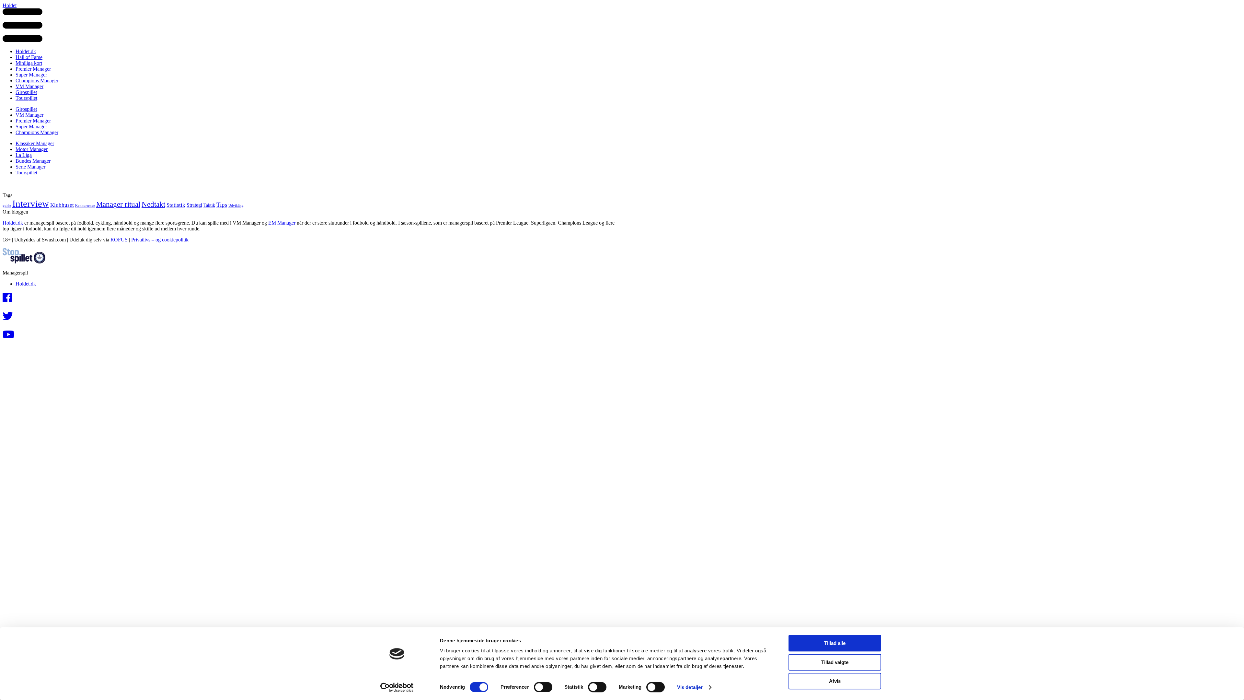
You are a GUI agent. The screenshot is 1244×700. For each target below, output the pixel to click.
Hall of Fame (29, 57)
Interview (30, 203)
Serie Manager (30, 166)
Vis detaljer (690, 687)
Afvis (835, 681)
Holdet (10, 5)
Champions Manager (37, 80)
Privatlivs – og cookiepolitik (160, 239)
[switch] (543, 687)
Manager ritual (118, 204)
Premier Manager (33, 69)
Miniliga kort (29, 63)
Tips (221, 204)
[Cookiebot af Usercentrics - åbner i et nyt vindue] (397, 687)
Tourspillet (26, 98)
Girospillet (26, 92)
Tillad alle (835, 643)
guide (7, 205)
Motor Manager (32, 149)
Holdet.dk (26, 51)
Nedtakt (153, 204)
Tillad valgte (834, 662)
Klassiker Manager (35, 143)
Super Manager (31, 74)
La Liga (24, 155)
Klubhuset (62, 205)
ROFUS (119, 239)
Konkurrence (85, 205)
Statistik (176, 205)
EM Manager (281, 223)
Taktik (209, 205)
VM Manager (29, 86)
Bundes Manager (33, 161)
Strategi (194, 205)
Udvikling (236, 205)
